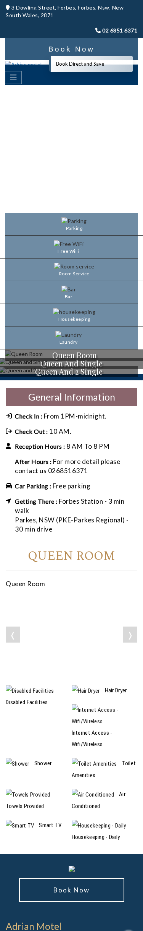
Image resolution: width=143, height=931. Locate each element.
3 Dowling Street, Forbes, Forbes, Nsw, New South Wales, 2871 (65, 11)
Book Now (71, 49)
